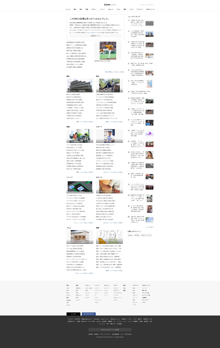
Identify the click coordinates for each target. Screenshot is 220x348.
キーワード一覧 (146, 295)
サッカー (87, 292)
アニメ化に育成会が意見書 (74, 248)
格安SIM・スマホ (148, 319)
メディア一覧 (145, 292)
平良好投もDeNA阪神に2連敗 (76, 61)
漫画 (125, 9)
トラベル (116, 295)
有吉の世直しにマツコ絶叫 (75, 64)
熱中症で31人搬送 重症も (74, 97)
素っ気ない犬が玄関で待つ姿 (104, 209)
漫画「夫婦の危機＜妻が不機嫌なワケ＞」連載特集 (109, 254)
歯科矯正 (146, 321)
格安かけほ (84, 321)
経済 (68, 290)
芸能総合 (78, 288)
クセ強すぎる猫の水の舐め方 (104, 198)
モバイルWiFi (91, 321)
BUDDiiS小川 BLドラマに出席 (75, 150)
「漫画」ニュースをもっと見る (113, 270)
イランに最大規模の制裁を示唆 (105, 113)
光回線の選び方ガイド (86, 319)
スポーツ (94, 9)
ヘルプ (143, 302)
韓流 (77, 297)
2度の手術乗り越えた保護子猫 (105, 211)
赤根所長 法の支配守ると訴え (104, 105)
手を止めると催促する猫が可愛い (106, 201)
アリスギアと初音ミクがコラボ (76, 201)
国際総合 (69, 300)
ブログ (134, 319)
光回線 (78, 321)
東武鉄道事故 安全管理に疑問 (75, 102)
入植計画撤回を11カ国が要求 (104, 94)
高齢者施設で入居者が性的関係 (76, 254)
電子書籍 (119, 323)
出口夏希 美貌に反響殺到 (74, 67)
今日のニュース (150, 9)
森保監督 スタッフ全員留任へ (104, 155)
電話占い (140, 319)
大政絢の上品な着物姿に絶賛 (75, 155)
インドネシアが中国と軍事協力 (105, 97)
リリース (144, 288)
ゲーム (96, 292)
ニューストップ (143, 4)
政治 (68, 292)
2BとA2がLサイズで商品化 (74, 203)
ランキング (140, 9)
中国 (68, 302)
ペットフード (101, 323)
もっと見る (149, 227)
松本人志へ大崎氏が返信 (74, 169)
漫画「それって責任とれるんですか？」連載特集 (109, 248)
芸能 (87, 9)
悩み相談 (104, 321)
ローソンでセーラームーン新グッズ (77, 259)
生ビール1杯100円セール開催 (75, 262)
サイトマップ (145, 300)
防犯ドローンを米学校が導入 (104, 100)
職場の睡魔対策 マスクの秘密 (75, 251)
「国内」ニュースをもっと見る (83, 121)
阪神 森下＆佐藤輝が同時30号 (105, 153)
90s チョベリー (118, 297)
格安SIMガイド (71, 321)
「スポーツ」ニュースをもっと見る (112, 172)
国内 (75, 9)
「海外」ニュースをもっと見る (113, 121)
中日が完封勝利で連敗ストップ (105, 145)
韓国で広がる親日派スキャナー (105, 116)
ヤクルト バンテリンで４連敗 (104, 161)
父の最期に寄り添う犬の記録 (104, 219)
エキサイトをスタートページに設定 (110, 329)
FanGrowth (97, 319)
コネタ (106, 290)
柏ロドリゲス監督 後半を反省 (104, 163)
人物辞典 (144, 297)
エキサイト (151, 4)
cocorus (98, 321)
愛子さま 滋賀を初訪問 (73, 94)
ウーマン (119, 321)
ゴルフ (87, 295)
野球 (86, 290)
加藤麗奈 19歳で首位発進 (103, 169)
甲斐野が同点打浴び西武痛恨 (76, 59)
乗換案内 (135, 321)
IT (95, 295)
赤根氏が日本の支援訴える (75, 48)
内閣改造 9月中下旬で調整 (74, 100)
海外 (81, 9)
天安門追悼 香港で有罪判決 (104, 110)
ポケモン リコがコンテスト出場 (76, 219)
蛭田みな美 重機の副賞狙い (104, 150)
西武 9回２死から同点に (103, 147)
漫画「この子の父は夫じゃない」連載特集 (108, 267)
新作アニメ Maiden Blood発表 (75, 206)
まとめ (68, 295)
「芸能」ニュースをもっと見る (83, 172)
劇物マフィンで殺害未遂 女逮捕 (76, 45)
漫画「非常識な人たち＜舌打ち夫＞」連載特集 (109, 262)
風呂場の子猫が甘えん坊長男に (105, 214)
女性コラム (116, 290)
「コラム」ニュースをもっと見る (83, 273)
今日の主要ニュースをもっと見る (114, 72)
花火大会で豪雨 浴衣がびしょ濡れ (76, 270)
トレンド (102, 9)
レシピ (124, 321)
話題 (124, 290)
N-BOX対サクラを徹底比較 (74, 264)
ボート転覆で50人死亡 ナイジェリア (106, 118)
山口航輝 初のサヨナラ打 (103, 158)
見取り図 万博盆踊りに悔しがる (76, 158)
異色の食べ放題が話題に (74, 50)
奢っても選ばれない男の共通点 (76, 53)
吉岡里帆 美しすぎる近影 (74, 163)
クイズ (131, 9)
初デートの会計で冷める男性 (75, 246)
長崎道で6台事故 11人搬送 (74, 113)
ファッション (98, 300)
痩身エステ (113, 323)
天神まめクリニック (115, 319)
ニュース (67, 9)
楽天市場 (137, 235)
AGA (107, 323)
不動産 (141, 321)
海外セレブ (79, 295)
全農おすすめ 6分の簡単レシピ (76, 267)
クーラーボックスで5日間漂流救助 (106, 102)
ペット (106, 295)
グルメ (96, 297)
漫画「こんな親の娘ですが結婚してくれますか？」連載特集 (109, 251)
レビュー (97, 288)
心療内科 (124, 319)
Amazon (130, 235)
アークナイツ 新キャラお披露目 (76, 198)
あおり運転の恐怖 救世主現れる (76, 56)
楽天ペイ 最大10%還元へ (74, 214)
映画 (77, 290)
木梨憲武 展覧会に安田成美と (75, 166)
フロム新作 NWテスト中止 (74, 195)
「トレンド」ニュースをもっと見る (82, 222)
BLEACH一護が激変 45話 (74, 209)
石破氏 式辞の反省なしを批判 (75, 110)
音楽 (77, 292)
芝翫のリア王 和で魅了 (73, 153)
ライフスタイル (118, 292)
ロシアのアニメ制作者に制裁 (104, 108)
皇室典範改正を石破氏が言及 (76, 42)
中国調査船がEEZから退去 (74, 105)
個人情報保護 (115, 334)
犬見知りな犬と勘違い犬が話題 (105, 203)
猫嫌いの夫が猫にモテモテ (104, 217)
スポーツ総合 (88, 288)
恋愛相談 (110, 321)
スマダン (116, 288)
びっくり (106, 288)
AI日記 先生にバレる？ (73, 118)
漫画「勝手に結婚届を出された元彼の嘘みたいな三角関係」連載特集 (109, 259)
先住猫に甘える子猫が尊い (104, 195)
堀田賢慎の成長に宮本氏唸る (104, 166)
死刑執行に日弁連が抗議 (74, 256)
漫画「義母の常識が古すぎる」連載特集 (107, 256)
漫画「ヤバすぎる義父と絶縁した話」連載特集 (109, 246)
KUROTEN (77, 319)
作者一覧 (144, 290)
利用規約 (96, 334)
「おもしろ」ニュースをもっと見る (112, 222)
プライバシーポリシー (105, 334)
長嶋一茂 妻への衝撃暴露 (74, 161)
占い (115, 321)
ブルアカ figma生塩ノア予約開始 (76, 217)
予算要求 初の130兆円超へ (74, 116)
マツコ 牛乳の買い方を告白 (74, 145)
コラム (118, 9)
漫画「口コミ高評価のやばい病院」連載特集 (109, 264)
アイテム (129, 319)
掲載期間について (95, 35)
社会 (68, 288)
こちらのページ (94, 32)
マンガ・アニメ (99, 290)
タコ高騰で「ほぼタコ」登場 (75, 108)
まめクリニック (105, 319)
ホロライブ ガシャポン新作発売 (76, 211)
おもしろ (110, 9)
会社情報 (90, 334)
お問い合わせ (128, 334)
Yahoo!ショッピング (146, 235)
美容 (151, 321)
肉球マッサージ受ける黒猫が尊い (106, 206)
